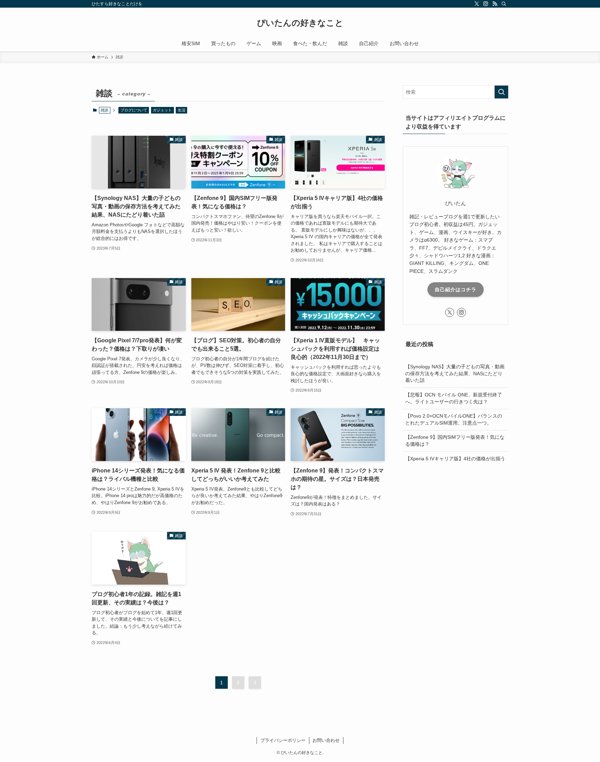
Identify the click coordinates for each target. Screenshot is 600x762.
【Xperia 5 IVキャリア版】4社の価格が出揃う (455, 458)
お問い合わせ (326, 740)
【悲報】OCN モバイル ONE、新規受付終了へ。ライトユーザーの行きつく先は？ (453, 398)
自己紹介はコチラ (455, 289)
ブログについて (133, 110)
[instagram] (485, 4)
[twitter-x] (476, 4)
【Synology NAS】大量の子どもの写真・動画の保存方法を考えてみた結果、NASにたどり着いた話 (455, 373)
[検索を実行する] (501, 92)
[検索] (503, 4)
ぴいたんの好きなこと (300, 23)
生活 (181, 110)
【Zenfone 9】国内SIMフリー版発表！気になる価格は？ (455, 440)
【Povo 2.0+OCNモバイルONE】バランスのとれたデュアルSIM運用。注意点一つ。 (453, 419)
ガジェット (162, 110)
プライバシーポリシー (283, 740)
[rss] (494, 4)
